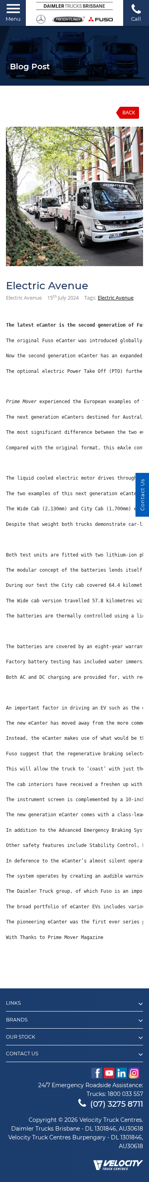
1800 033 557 (125, 1094)
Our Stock (20, 1037)
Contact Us (22, 1054)
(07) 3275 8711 (116, 1104)
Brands (16, 1020)
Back (128, 112)
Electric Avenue (116, 297)
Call (136, 19)
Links (13, 1003)
